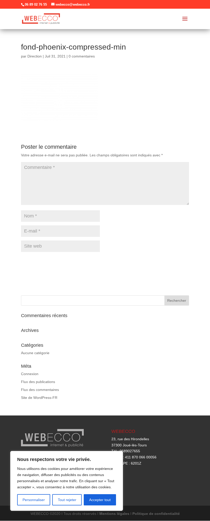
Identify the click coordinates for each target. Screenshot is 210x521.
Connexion (29, 374)
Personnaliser (34, 500)
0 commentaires (82, 56)
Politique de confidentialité (156, 514)
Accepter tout (100, 500)
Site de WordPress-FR (39, 398)
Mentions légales (114, 514)
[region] (66, 481)
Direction (34, 56)
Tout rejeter (67, 500)
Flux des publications (38, 382)
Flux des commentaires (40, 390)
